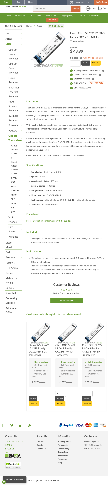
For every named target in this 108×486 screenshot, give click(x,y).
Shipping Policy (67, 16)
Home (8, 16)
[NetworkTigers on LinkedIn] (20, 426)
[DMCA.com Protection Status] (13, 455)
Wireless (13, 237)
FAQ (60, 463)
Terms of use (63, 456)
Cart (104, 8)
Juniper (10, 273)
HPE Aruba (12, 268)
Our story (41, 445)
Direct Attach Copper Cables (14, 168)
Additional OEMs (11, 310)
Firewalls (13, 125)
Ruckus (10, 288)
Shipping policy (64, 442)
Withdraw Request (14, 480)
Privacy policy (63, 445)
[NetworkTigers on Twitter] (11, 426)
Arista (9, 39)
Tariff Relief (52, 20)
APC (8, 33)
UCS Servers (12, 229)
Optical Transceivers (14, 138)
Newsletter (62, 459)
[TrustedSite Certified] (13, 465)
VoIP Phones (12, 219)
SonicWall (11, 293)
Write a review (66, 301)
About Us (81, 16)
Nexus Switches (13, 80)
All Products (20, 16)
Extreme (10, 257)
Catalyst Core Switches (13, 68)
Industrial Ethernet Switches (13, 92)
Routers (12, 131)
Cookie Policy (63, 449)
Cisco (8, 44)
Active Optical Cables (14, 150)
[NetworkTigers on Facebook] (2, 426)
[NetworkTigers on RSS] (29, 426)
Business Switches (13, 118)
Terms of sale (63, 452)
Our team (41, 442)
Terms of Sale (50, 16)
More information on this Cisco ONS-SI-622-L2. (48, 221)
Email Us (9, 449)
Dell (8, 252)
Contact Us (94, 16)
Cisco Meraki (9, 245)
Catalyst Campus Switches (13, 54)
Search (75, 9)
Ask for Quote (35, 16)
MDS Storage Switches (13, 106)
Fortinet (10, 263)
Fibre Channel (15, 188)
